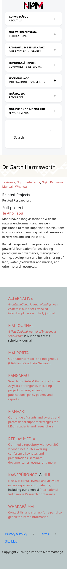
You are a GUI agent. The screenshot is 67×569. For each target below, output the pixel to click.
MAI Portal (19, 352)
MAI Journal (21, 325)
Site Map (11, 541)
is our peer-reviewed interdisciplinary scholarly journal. (33, 308)
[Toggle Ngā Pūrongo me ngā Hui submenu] (54, 111)
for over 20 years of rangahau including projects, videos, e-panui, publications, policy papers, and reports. (34, 390)
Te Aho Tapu (12, 213)
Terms (44, 534)
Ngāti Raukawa (52, 182)
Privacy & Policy (16, 534)
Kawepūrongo (23, 474)
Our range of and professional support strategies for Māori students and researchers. (34, 421)
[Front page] (33, 5)
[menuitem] (30, 18)
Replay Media (21, 438)
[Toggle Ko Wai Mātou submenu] (54, 18)
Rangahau (18, 375)
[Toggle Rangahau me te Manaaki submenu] (54, 49)
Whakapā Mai (21, 506)
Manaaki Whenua (14, 187)
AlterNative (20, 298)
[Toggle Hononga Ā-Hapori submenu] (54, 64)
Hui (46, 474)
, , (19, 481)
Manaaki (16, 411)
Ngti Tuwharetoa (28, 182)
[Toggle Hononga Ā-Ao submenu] (54, 80)
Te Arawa (8, 182)
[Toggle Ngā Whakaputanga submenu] (54, 34)
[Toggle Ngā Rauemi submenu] (54, 95)
